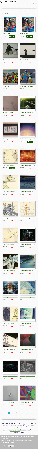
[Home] (8, 2)
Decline (4, 446)
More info (10, 442)
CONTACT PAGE (15, 431)
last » (27, 413)
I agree (11, 446)
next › (21, 413)
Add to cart (11, 36)
